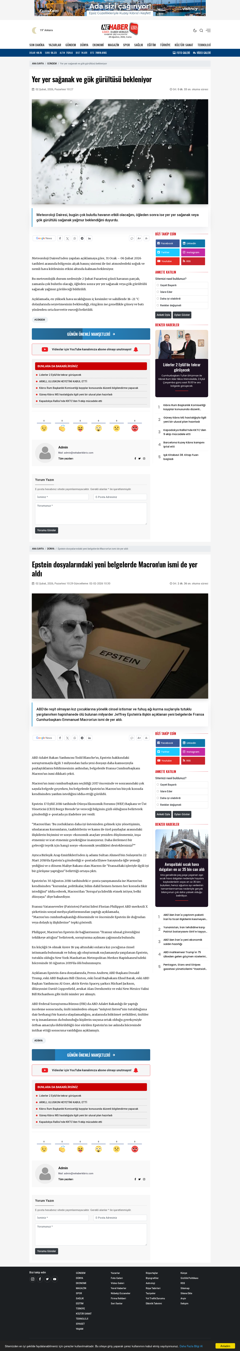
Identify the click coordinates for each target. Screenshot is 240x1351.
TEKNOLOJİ (204, 44)
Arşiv (183, 1298)
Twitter (165, 252)
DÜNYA (84, 44)
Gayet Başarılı (168, 285)
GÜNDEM (70, 44)
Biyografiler (152, 1278)
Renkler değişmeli (170, 305)
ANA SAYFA (38, 63)
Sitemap (185, 1288)
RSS (188, 261)
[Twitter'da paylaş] (67, 238)
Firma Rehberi (118, 1298)
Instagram (193, 252)
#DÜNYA (38, 1040)
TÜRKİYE (165, 44)
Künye (184, 1273)
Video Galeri (117, 1283)
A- (146, 238)
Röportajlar (152, 1273)
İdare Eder (166, 292)
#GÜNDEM (39, 319)
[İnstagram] (32, 1279)
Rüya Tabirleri (153, 1288)
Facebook (167, 243)
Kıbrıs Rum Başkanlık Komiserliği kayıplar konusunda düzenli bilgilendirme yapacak (88, 388)
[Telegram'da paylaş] (82, 238)
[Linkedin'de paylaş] (89, 238)
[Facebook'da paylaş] (60, 238)
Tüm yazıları (65, 458)
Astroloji (150, 1283)
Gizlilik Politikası (189, 1278)
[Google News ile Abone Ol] (44, 238)
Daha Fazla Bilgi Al (191, 1346)
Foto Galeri (117, 1278)
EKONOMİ (98, 44)
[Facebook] (40, 1279)
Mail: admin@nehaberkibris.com (75, 452)
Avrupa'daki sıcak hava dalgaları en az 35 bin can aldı (182, 866)
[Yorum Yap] (132, 238)
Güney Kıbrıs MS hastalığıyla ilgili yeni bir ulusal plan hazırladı (75, 394)
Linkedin (191, 243)
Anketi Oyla (163, 314)
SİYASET (80, 1323)
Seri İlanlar (117, 1303)
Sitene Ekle (186, 1293)
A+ (139, 238)
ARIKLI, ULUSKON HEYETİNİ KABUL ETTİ (63, 381)
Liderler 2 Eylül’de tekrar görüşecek (60, 374)
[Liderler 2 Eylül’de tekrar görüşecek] (181, 345)
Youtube (167, 261)
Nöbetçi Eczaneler (120, 1293)
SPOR (126, 44)
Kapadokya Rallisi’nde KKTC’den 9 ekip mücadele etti (70, 401)
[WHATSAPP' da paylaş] (75, 238)
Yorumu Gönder (46, 530)
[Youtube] (54, 1279)
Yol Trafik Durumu (155, 1298)
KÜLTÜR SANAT (184, 44)
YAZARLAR (55, 44)
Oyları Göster (182, 314)
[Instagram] (144, 458)
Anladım (225, 1346)
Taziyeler (151, 1293)
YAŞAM (79, 1329)
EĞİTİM (151, 44)
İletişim (184, 1303)
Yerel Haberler (118, 1288)
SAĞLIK (138, 44)
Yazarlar (115, 1273)
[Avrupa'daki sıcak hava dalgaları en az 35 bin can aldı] (181, 845)
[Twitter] (47, 1279)
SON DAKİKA (36, 44)
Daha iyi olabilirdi (170, 298)
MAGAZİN (113, 44)
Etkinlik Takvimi (154, 1303)
